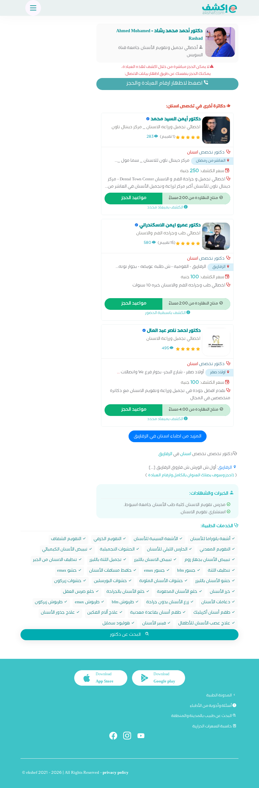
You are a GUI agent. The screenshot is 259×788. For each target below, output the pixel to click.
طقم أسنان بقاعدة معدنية (156, 613)
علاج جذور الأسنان (58, 613)
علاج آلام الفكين (103, 613)
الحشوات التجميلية (118, 550)
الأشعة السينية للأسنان (156, 539)
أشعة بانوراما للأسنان (210, 539)
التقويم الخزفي (107, 539)
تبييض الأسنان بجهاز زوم (207, 560)
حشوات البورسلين (111, 581)
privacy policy (116, 773)
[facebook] (115, 737)
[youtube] (143, 737)
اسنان (192, 153)
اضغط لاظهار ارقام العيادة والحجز (164, 84)
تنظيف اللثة (219, 571)
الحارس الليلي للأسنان (167, 550)
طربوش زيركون (49, 602)
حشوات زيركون (68, 581)
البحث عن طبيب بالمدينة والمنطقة (201, 716)
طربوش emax (87, 602)
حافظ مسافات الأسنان (111, 571)
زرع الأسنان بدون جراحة (168, 602)
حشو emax (67, 571)
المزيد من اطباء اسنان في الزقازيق (168, 437)
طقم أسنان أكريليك (212, 613)
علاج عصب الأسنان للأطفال (204, 624)
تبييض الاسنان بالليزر (153, 560)
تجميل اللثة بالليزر (106, 560)
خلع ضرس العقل (79, 592)
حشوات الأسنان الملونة (161, 581)
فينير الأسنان (154, 624)
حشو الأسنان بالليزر (213, 581)
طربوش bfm (123, 602)
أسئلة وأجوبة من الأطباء (211, 706)
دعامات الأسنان (216, 602)
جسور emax (155, 571)
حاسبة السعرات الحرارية (212, 727)
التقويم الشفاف (66, 539)
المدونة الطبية (219, 696)
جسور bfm (186, 571)
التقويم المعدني (215, 550)
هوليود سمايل (116, 624)
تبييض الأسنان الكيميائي (65, 550)
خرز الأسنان (220, 592)
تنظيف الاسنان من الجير (55, 560)
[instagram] (129, 737)
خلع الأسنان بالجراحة (126, 592)
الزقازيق (165, 454)
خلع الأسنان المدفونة (177, 592)
